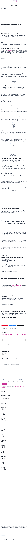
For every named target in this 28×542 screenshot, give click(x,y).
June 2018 (2, 463)
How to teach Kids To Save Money (5, 323)
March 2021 (3, 436)
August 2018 (3, 461)
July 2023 (2, 409)
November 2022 (3, 418)
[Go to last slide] (2, 340)
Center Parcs (10, 50)
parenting (7, 328)
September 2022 (3, 420)
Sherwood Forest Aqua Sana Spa (16, 285)
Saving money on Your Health (5, 395)
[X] (3, 535)
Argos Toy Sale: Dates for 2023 (5, 398)
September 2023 (3, 407)
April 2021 (2, 435)
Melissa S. (3, 26)
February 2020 (3, 445)
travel (15, 328)
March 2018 (3, 467)
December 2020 (3, 440)
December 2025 (3, 403)
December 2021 (3, 428)
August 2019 (3, 450)
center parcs (3, 328)
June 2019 (2, 451)
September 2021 (3, 431)
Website (20, 379)
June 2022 (2, 423)
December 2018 (3, 456)
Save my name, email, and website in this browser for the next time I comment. (14, 381)
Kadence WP (22, 539)
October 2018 (3, 458)
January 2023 (3, 417)
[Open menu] (14, 3)
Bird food (3, 270)
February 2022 (3, 426)
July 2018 (2, 462)
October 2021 (3, 430)
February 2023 (3, 415)
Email (12, 379)
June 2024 (2, 404)
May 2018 (2, 464)
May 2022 (2, 424)
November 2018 (3, 457)
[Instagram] (4, 535)
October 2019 (3, 447)
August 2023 (3, 408)
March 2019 (3, 453)
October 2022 (3, 419)
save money (11, 328)
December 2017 (3, 469)
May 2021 (2, 434)
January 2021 (3, 439)
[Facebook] (1, 535)
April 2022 (2, 425)
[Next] (25, 340)
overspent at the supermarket (7, 161)
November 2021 (3, 429)
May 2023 (2, 412)
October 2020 (3, 441)
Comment (4, 366)
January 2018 (3, 468)
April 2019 (2, 452)
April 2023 (2, 413)
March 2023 (3, 414)
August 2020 (3, 442)
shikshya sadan (7, 353)
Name (3, 379)
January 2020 (3, 446)
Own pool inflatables (5, 267)
